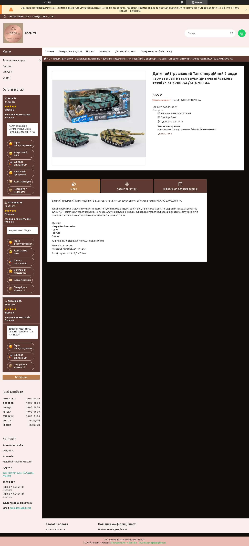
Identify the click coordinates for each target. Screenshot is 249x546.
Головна (49, 51)
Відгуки (7, 71)
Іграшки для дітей (63, 58)
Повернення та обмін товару (156, 51)
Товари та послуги (69, 51)
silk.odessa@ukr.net (20, 508)
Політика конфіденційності (112, 529)
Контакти (105, 51)
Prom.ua (141, 540)
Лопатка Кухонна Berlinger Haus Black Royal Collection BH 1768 (22, 129)
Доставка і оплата (125, 51)
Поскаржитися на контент (124, 543)
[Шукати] (231, 33)
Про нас (90, 51)
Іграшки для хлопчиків (87, 58)
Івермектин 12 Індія (20, 230)
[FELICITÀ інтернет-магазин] (13, 33)
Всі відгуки (21, 377)
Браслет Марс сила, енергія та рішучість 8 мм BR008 (21, 331)
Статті (6, 77)
